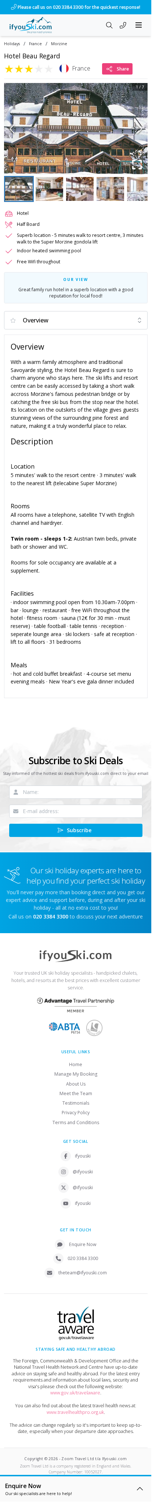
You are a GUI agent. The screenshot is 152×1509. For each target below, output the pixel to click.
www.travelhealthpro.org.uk (75, 1412)
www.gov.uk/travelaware (75, 1393)
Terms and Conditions (76, 1122)
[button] (76, 129)
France (35, 44)
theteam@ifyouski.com (82, 1273)
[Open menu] (139, 25)
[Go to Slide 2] (49, 189)
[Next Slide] (140, 129)
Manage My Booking (75, 1074)
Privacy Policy (76, 1112)
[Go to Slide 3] (80, 189)
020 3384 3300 (83, 1258)
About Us (76, 1084)
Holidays (12, 44)
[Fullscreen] (137, 164)
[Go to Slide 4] (110, 189)
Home (75, 1064)
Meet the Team (75, 1093)
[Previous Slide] (12, 129)
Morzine (59, 44)
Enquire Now (83, 1244)
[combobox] (76, 320)
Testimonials (75, 1103)
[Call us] (123, 26)
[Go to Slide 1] (19, 189)
